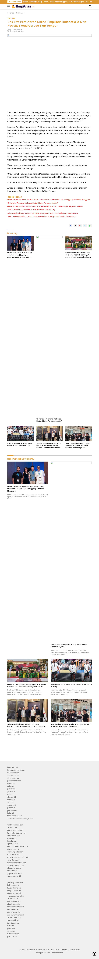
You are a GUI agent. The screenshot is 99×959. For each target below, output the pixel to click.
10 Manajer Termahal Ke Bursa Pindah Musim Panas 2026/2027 (32, 203)
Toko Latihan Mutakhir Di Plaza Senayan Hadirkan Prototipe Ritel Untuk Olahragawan (41, 216)
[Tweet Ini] (75, 225)
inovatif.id (11, 799)
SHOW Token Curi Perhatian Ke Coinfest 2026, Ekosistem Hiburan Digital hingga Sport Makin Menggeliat (48, 199)
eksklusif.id (11, 797)
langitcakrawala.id (14, 888)
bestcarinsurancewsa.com (17, 846)
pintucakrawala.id (14, 893)
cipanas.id (11, 794)
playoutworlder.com (15, 830)
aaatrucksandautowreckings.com (20, 818)
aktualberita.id (12, 898)
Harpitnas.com (57, 953)
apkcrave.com (12, 844)
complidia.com (13, 849)
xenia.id (10, 802)
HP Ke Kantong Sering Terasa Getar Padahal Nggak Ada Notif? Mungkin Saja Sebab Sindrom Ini (48, 2)
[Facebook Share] (70, 225)
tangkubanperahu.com (16, 770)
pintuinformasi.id (13, 904)
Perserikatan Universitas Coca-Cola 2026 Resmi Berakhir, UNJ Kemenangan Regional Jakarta (45, 206)
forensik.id (11, 931)
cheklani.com (12, 838)
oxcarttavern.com (14, 860)
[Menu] (9, 6)
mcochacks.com (13, 854)
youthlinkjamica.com (15, 825)
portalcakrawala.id (14, 912)
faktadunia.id (12, 871)
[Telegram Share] (85, 225)
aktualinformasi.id (14, 868)
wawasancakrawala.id (15, 896)
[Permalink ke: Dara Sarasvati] (9, 30)
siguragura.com (13, 775)
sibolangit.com (13, 772)
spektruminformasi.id (15, 915)
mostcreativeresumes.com (17, 857)
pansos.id (11, 928)
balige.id (10, 813)
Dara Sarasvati (17, 30)
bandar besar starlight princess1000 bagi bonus (25, 754)
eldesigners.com (13, 836)
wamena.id (11, 805)
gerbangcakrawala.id (15, 882)
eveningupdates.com (15, 852)
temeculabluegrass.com (16, 833)
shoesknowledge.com (15, 865)
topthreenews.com (14, 816)
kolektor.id (11, 783)
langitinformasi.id (14, 890)
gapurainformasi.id (14, 873)
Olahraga (11, 18)
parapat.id (11, 808)
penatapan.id (12, 810)
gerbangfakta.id (13, 920)
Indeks (22, 949)
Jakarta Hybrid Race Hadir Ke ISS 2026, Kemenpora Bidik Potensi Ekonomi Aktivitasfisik (42, 213)
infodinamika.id (13, 923)
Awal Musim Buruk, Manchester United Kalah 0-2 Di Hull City (31, 210)
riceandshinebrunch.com (16, 863)
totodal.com (12, 841)
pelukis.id (10, 786)
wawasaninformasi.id (15, 906)
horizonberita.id (13, 909)
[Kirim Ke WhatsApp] (90, 225)
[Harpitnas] (23, 6)
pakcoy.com (12, 936)
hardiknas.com (13, 933)
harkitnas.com (12, 767)
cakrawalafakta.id (14, 901)
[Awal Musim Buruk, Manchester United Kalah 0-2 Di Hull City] (20, 433)
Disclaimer (55, 949)
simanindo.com (13, 778)
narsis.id (10, 925)
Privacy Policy (43, 949)
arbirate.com (12, 827)
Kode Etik (31, 949)
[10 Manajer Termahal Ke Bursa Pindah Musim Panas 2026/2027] (49, 326)
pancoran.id (11, 789)
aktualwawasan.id (14, 917)
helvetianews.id (13, 885)
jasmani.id (11, 791)
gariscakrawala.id (14, 876)
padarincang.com (14, 781)
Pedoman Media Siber (71, 949)
